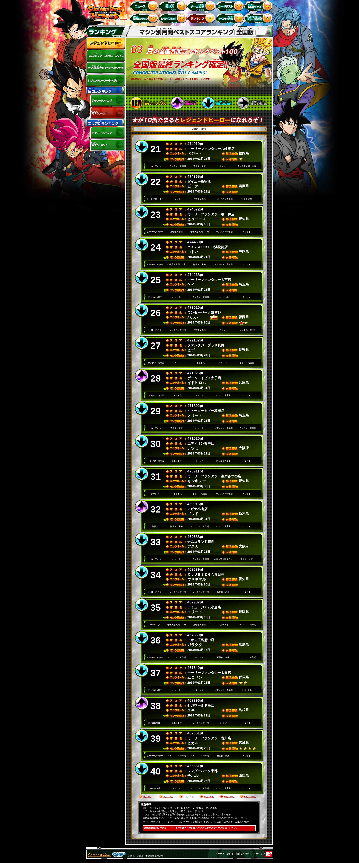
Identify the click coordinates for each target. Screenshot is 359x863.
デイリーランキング (105, 100)
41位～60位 (209, 796)
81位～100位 (250, 796)
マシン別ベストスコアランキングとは (105, 56)
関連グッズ (259, 6)
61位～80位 (229, 796)
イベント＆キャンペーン (230, 18)
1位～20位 (168, 796)
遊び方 (173, 6)
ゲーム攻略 (202, 6)
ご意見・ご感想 (136, 856)
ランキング (202, 18)
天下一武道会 (259, 18)
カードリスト (230, 6)
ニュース (144, 6)
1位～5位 (147, 796)
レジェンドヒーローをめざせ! (105, 80)
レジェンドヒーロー (105, 43)
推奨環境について (154, 856)
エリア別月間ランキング (105, 145)
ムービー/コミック (173, 18)
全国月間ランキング (105, 113)
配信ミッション (144, 18)
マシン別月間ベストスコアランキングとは (105, 68)
